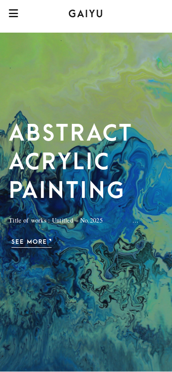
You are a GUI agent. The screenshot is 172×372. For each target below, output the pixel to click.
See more (29, 241)
